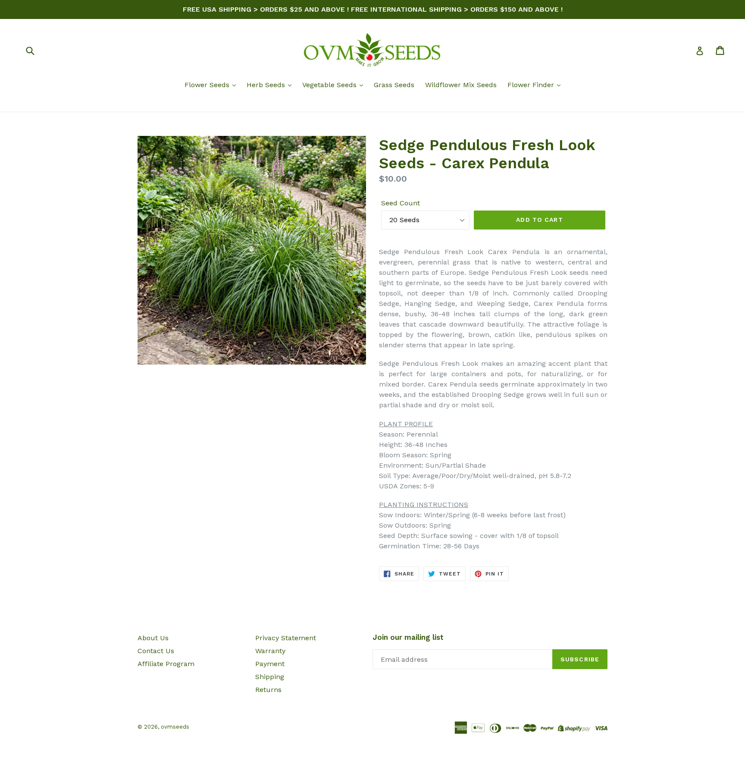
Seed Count (400, 203)
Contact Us (156, 651)
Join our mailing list (408, 637)
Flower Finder (531, 85)
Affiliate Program (166, 664)
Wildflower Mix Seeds (461, 85)
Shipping (269, 677)
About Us (153, 638)
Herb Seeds (267, 85)
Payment (270, 664)
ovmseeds (175, 726)
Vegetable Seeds (330, 85)
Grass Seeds (394, 85)
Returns (268, 690)
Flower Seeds (208, 85)
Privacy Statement (285, 638)
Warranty (270, 651)
